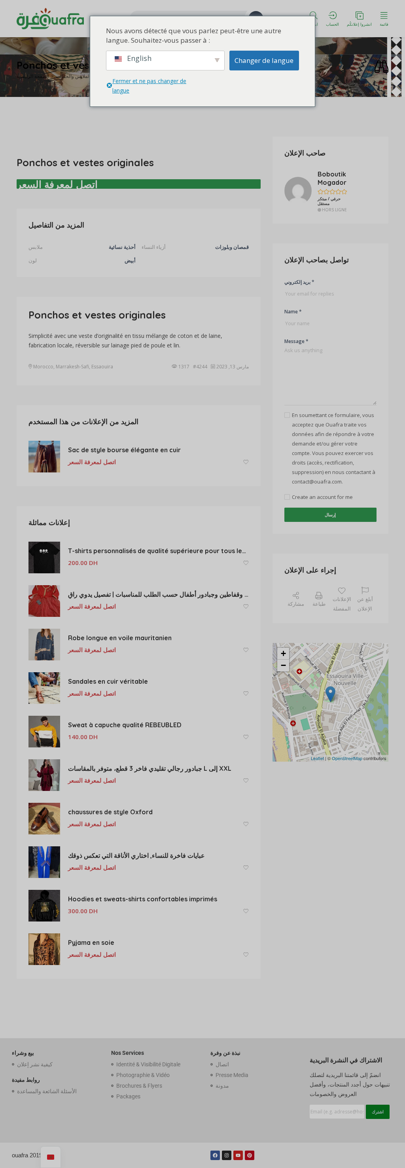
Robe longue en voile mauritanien (120, 638)
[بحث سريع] (381, 67)
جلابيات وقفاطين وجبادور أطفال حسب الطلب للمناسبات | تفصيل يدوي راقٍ (158, 594)
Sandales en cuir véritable (108, 681)
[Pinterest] (249, 1155)
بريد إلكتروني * (299, 282)
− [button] (283, 665)
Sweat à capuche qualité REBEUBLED (125, 725)
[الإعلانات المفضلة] (246, 462)
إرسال (330, 515)
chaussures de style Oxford (110, 812)
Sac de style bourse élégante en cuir (124, 450)
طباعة (319, 603)
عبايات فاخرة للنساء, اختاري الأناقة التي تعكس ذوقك (136, 855)
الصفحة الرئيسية (33, 76)
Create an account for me (322, 497)
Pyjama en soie (91, 942)
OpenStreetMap (347, 758)
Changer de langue (264, 60)
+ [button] (283, 653)
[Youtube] (238, 1155)
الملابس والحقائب (73, 76)
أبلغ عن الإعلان (365, 603)
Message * (296, 341)
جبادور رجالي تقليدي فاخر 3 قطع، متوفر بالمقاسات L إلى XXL (149, 768)
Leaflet (317, 758)
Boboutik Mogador (332, 178)
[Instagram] (226, 1155)
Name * (293, 311)
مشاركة (296, 603)
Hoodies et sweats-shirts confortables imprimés (142, 899)
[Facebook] (215, 1155)
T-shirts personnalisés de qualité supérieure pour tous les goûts (158, 551)
